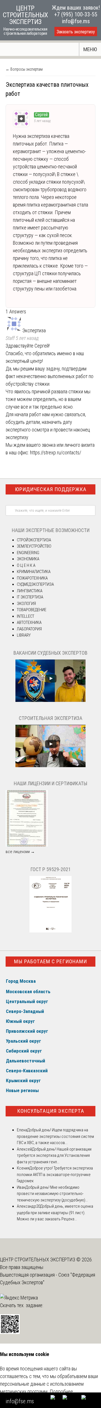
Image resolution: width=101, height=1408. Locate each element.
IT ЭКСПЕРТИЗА (30, 597)
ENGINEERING (28, 552)
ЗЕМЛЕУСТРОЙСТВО (34, 546)
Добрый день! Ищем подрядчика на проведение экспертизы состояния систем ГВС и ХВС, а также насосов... (55, 1136)
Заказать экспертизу (76, 31)
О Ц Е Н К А (26, 565)
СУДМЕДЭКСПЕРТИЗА (35, 584)
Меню (90, 49)
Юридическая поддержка (50, 489)
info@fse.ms (76, 21)
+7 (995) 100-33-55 (75, 14)
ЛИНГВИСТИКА (29, 590)
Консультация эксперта (50, 1111)
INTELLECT (25, 616)
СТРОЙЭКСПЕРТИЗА (34, 540)
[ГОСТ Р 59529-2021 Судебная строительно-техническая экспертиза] (50, 931)
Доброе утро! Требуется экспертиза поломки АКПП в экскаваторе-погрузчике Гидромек (55, 1174)
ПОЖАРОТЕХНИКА (32, 578)
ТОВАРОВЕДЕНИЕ (31, 609)
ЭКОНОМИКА (28, 558)
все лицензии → (20, 851)
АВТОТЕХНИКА (29, 622)
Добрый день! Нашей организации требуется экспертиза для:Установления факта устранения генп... (54, 1155)
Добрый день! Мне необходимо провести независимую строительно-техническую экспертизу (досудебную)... (52, 1194)
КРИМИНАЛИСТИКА (33, 571)
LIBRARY (24, 635)
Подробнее (61, 1391)
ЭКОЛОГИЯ (26, 603)
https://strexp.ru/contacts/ (55, 452)
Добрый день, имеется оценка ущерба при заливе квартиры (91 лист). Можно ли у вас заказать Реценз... (55, 1213)
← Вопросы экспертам (24, 69)
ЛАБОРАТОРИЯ (29, 629)
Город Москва (21, 981)
